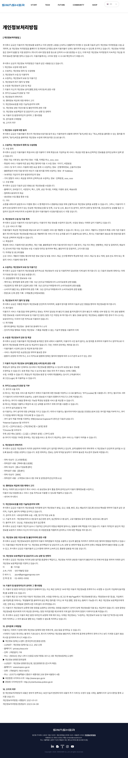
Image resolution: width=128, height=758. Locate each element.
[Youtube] (72, 746)
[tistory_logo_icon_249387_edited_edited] (62, 746)
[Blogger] (57, 746)
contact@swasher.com (74, 738)
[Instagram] (67, 746)
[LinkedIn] (52, 746)
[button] (95, 5)
